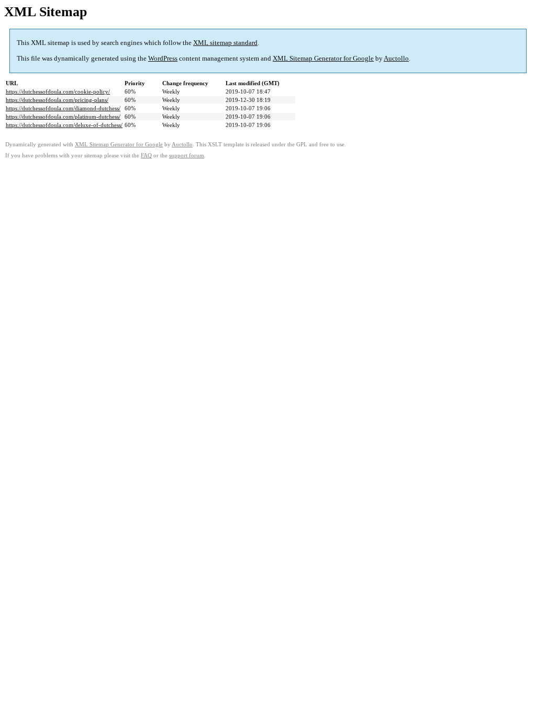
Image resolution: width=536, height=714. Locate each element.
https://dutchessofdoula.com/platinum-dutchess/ (63, 116)
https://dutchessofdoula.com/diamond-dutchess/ (63, 108)
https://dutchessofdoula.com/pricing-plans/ (57, 100)
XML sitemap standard (225, 43)
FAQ (146, 155)
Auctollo (396, 58)
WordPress (162, 58)
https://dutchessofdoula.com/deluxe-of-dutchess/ (64, 125)
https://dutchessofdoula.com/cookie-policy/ (58, 91)
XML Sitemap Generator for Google (323, 58)
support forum (186, 155)
